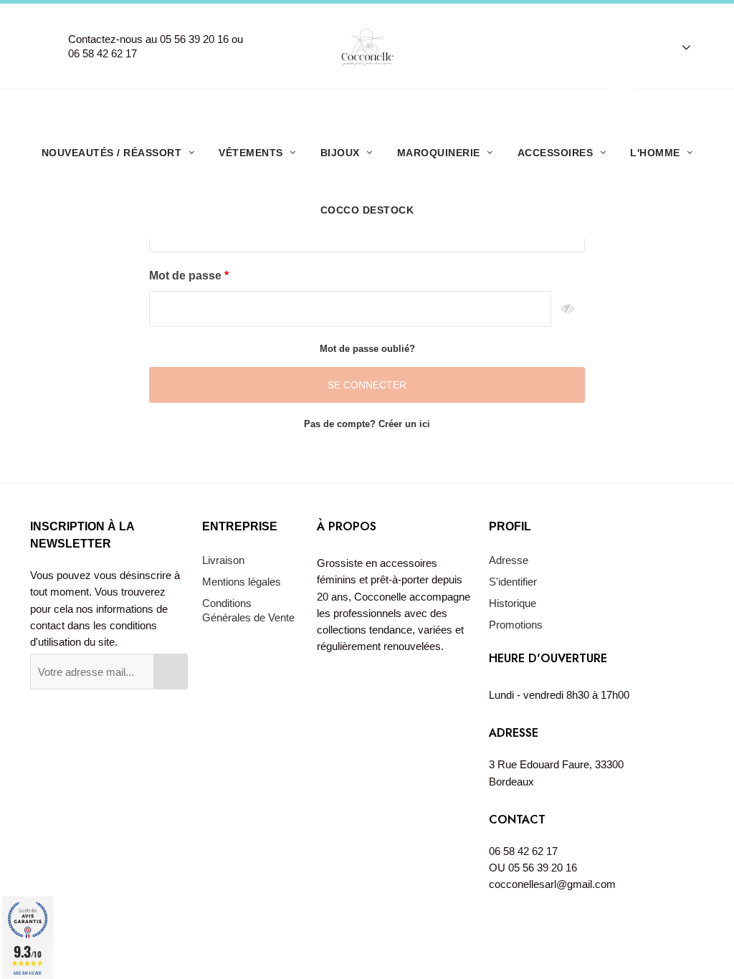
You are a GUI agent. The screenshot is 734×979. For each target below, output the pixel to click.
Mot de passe (186, 275)
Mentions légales (241, 582)
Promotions (516, 625)
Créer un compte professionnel (372, 106)
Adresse (508, 560)
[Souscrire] (170, 671)
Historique (512, 603)
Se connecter (367, 385)
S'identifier (513, 582)
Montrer (568, 309)
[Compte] (679, 46)
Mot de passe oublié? (367, 348)
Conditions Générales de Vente (248, 610)
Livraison (223, 560)
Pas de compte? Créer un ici (367, 424)
